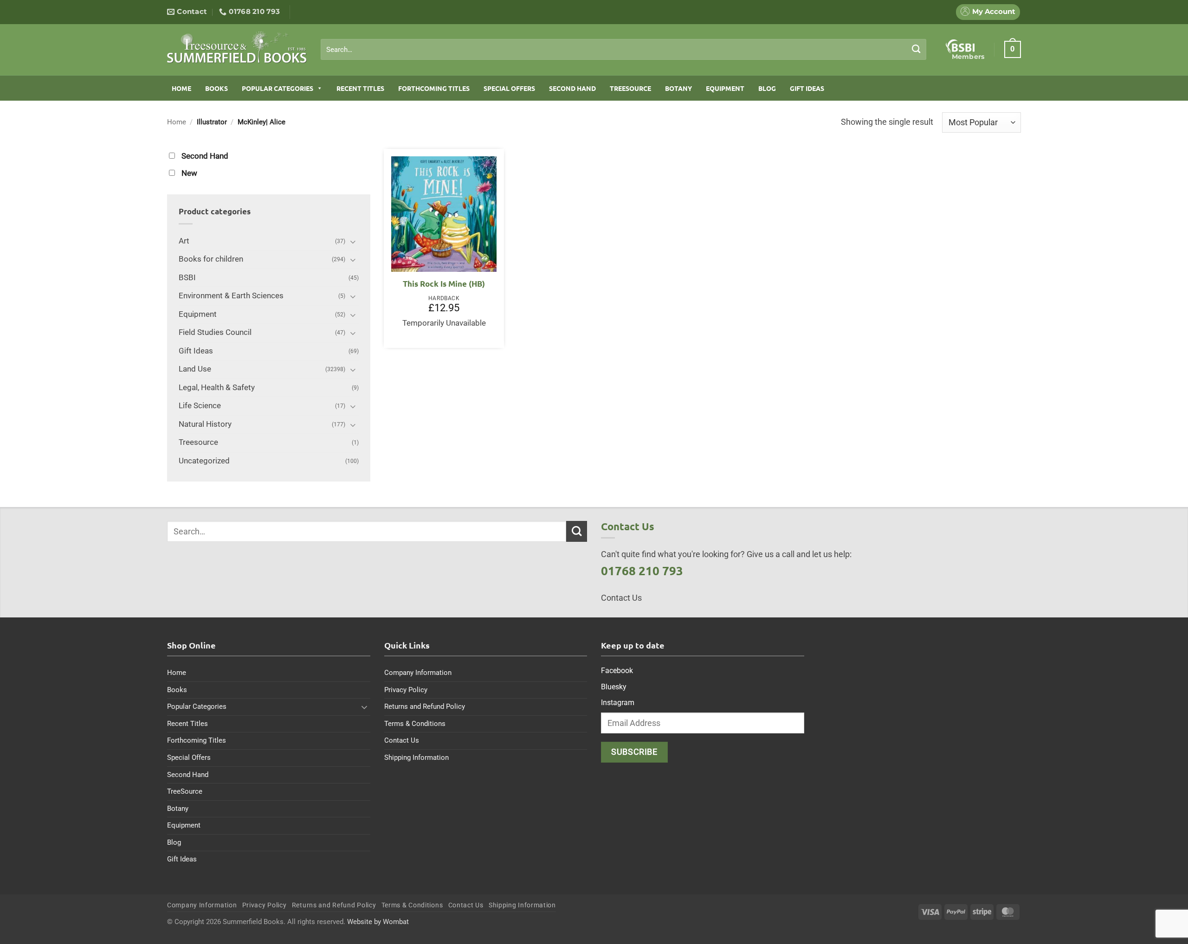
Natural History (205, 424)
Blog (767, 88)
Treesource (198, 442)
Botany (678, 88)
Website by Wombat (378, 922)
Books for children (211, 259)
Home (181, 88)
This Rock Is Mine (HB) (444, 284)
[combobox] (623, 49)
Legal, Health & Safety (217, 387)
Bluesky (613, 686)
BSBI (187, 277)
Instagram (617, 702)
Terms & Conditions (415, 723)
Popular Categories (277, 88)
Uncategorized (204, 460)
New (189, 173)
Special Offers (509, 88)
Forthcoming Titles (434, 88)
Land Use (195, 369)
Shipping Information (416, 757)
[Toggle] (353, 241)
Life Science (200, 405)
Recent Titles (360, 88)
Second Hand (572, 88)
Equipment (725, 88)
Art (184, 241)
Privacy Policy (405, 690)
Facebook (617, 670)
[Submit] (916, 49)
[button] (1012, 49)
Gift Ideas (807, 88)
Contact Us (401, 740)
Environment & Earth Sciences (231, 295)
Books (216, 88)
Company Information (418, 672)
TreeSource (630, 88)
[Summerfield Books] (237, 47)
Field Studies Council (215, 332)
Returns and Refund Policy (424, 706)
